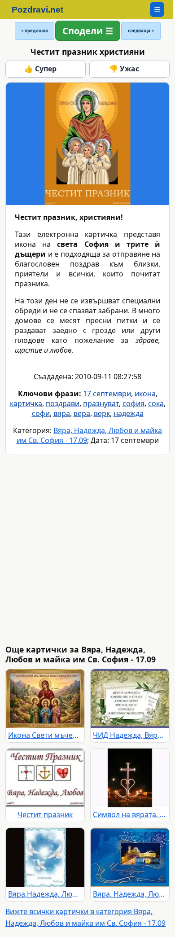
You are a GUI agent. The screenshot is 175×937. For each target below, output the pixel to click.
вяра (61, 413)
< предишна (34, 31)
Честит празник (45, 814)
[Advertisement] (87, 549)
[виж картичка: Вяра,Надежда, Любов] (45, 857)
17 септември (107, 393)
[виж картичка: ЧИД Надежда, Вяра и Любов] (130, 698)
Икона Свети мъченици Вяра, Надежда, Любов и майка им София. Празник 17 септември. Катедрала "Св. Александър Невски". (45, 735)
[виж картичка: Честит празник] (45, 778)
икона (145, 393)
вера (82, 413)
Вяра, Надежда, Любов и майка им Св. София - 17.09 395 (130, 894)
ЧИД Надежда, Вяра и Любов (130, 735)
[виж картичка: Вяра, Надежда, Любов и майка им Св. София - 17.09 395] (130, 857)
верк (102, 413)
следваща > (141, 31)
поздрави (62, 403)
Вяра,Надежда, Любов (45, 894)
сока (156, 403)
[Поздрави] (42, 9)
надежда (129, 413)
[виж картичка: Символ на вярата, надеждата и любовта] (130, 778)
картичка (26, 403)
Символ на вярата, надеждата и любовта (130, 814)
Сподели (82, 31)
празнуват (101, 403)
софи (41, 413)
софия (133, 403)
